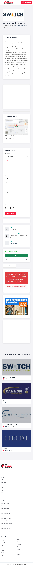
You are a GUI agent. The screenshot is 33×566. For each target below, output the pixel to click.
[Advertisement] (16, 97)
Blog (2, 487)
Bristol (2, 550)
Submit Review (10, 213)
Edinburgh (19, 542)
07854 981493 (13, 243)
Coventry (3, 555)
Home (2, 477)
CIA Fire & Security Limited (10, 424)
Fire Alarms (3, 506)
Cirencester (7, 426)
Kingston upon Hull (21, 547)
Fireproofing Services (5, 528)
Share (10, 266)
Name (6, 160)
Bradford (3, 548)
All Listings (3, 480)
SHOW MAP (16, 127)
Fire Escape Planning (5, 526)
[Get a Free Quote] (16, 280)
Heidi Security (7, 448)
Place (6, 182)
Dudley (18, 539)
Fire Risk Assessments (5, 511)
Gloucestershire (24, 25)
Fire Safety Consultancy (6, 518)
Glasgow (19, 544)
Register (2, 490)
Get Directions (14, 234)
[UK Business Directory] (16, 306)
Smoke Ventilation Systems (7, 521)
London (18, 557)
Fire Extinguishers (5, 503)
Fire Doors (3, 516)
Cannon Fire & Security (9, 401)
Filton (6, 402)
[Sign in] (19, 2)
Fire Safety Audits (5, 531)
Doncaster (3, 558)
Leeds (18, 549)
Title (6, 175)
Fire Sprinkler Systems (6, 513)
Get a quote (3, 482)
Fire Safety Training (5, 508)
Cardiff (2, 553)
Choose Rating (8, 153)
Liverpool (19, 554)
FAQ (2, 492)
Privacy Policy (4, 495)
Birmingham (3, 542)
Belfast (2, 540)
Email (6, 168)
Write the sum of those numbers (12, 204)
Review (6, 189)
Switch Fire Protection (9, 377)
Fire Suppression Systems (6, 523)
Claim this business (16, 256)
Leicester (19, 552)
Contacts (3, 485)
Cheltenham (18, 25)
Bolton (2, 545)
